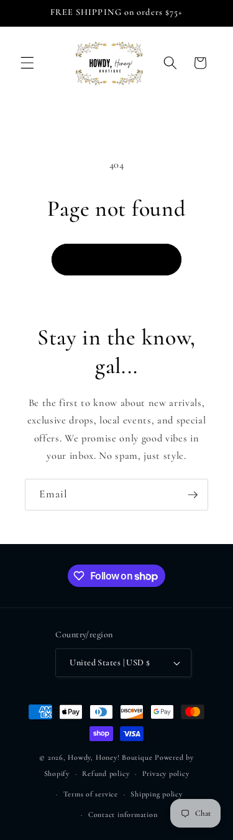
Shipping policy (156, 794)
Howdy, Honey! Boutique (111, 757)
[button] (27, 63)
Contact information (123, 814)
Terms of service (90, 794)
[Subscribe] (193, 495)
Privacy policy (166, 773)
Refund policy (105, 773)
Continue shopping (116, 259)
